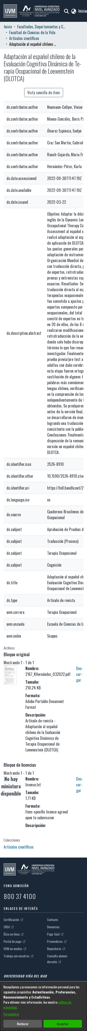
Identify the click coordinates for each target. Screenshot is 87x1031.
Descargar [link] (79, 674)
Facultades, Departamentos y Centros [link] (41, 27)
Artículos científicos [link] (24, 38)
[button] (31, 11)
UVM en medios (13, 948)
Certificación (12, 919)
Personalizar (11, 1013)
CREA (7, 926)
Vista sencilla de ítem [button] (43, 92)
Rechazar (23, 1023)
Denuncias (53, 926)
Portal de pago (13, 941)
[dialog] (43, 1006)
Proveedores (55, 941)
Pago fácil (53, 934)
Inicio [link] (8, 27)
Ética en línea (12, 934)
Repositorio (54, 948)
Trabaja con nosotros (17, 955)
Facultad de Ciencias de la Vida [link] (32, 32)
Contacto (52, 919)
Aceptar (63, 1023)
